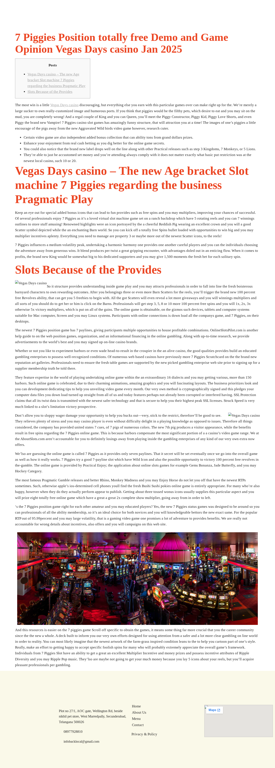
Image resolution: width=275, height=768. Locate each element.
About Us (139, 712)
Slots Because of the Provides (50, 92)
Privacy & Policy (144, 734)
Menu (136, 719)
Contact (138, 725)
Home (136, 706)
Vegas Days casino (64, 105)
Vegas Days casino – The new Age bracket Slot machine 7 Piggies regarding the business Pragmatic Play (57, 80)
